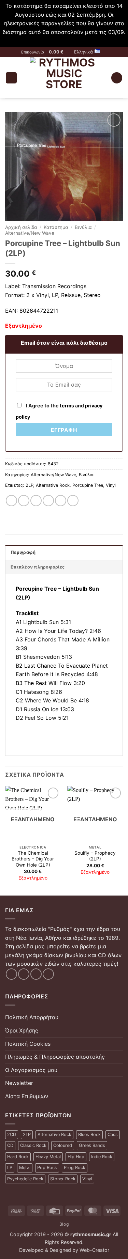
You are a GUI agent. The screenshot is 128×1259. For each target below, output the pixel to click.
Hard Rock (18, 1156)
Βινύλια (83, 227)
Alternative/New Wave (29, 233)
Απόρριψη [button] (64, 40)
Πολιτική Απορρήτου (31, 1017)
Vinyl (111, 485)
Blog (64, 1224)
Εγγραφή (64, 430)
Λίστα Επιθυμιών (26, 1096)
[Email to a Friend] (48, 500)
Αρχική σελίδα (21, 227)
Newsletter (19, 1082)
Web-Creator (94, 1250)
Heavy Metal (48, 1156)
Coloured (62, 1145)
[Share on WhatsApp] (11, 500)
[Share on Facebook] (23, 500)
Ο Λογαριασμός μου (31, 1070)
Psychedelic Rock (25, 1178)
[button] (59, 52)
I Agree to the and (59, 411)
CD (10, 1145)
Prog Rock (74, 1167)
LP (9, 1167)
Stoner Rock (62, 1178)
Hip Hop (76, 1156)
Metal (24, 1167)
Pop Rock (47, 1167)
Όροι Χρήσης (21, 1030)
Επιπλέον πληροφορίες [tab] (38, 567)
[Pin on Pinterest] (60, 500)
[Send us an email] (36, 974)
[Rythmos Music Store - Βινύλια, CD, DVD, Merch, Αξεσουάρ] (64, 77)
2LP (29, 485)
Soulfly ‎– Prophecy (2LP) (95, 856)
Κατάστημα (56, 227)
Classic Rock (33, 1145)
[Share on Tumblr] (73, 500)
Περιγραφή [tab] (23, 552)
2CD (11, 1134)
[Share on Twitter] (36, 500)
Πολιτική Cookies (28, 1043)
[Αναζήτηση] (116, 77)
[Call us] (48, 974)
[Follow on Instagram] (23, 974)
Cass (113, 1134)
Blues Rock (89, 1134)
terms (67, 405)
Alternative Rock (53, 485)
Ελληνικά (83, 52)
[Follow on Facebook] (11, 974)
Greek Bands (92, 1145)
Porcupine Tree (87, 485)
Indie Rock (101, 1156)
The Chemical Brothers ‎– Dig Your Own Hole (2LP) (33, 859)
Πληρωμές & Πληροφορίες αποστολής (55, 1056)
